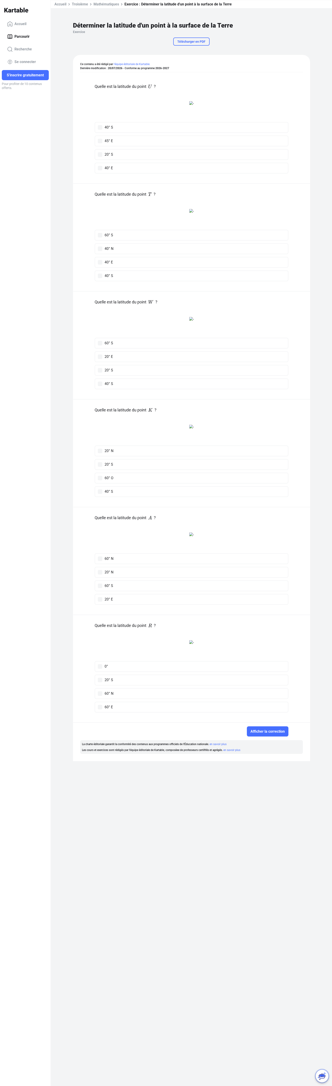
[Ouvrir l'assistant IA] (322, 1076)
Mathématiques (106, 4)
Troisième (80, 4)
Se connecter (25, 62)
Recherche (23, 49)
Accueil (20, 24)
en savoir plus (218, 744)
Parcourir (22, 36)
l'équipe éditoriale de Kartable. (132, 64)
